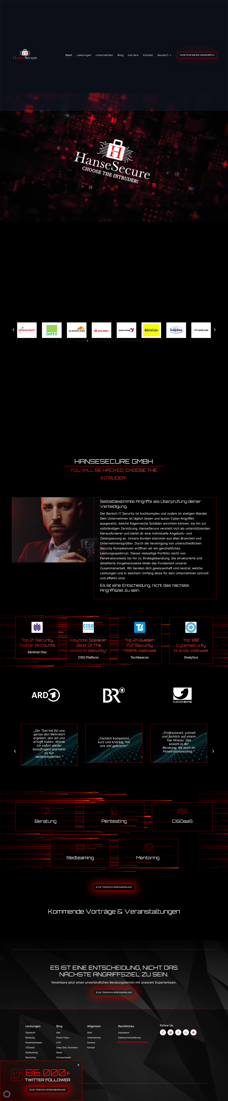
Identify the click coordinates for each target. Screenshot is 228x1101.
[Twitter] (163, 1032)
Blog (120, 55)
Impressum (123, 1032)
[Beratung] (45, 811)
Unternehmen (104, 55)
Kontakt (148, 55)
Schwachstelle (63, 1057)
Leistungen (84, 55)
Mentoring (147, 857)
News (59, 1052)
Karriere (133, 55)
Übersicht (30, 1032)
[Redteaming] (80, 847)
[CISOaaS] (182, 811)
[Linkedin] (171, 1032)
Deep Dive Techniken (67, 1047)
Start (68, 55)
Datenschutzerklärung (129, 1037)
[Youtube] (186, 1032)
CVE (58, 1042)
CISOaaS (182, 821)
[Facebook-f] (178, 1032)
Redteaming (80, 857)
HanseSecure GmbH (113, 461)
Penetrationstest (33, 1042)
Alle (58, 1032)
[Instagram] (193, 1032)
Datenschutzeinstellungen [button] (133, 1042)
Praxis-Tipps (62, 1037)
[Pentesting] (114, 811)
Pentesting (114, 821)
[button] (13, 330)
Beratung (45, 821)
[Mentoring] (148, 847)
